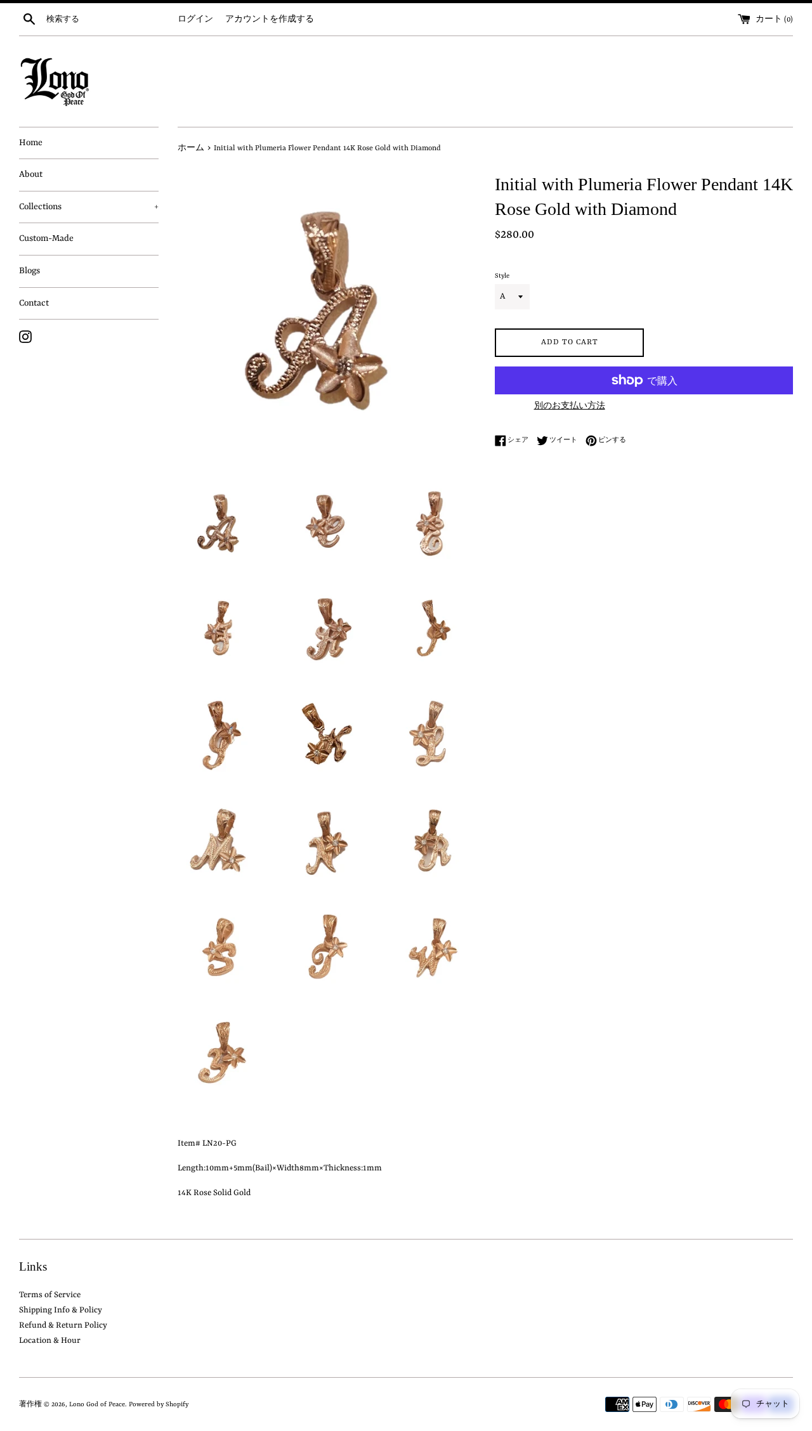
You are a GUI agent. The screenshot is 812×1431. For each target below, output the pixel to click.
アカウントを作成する (269, 19)
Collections (89, 207)
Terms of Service (50, 1295)
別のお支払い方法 (569, 406)
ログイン (195, 19)
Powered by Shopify (158, 1404)
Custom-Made (46, 238)
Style (502, 276)
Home (31, 143)
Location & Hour (50, 1340)
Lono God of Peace (97, 1404)
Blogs (29, 271)
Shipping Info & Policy (60, 1310)
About (31, 174)
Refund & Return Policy (63, 1325)
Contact (34, 303)
